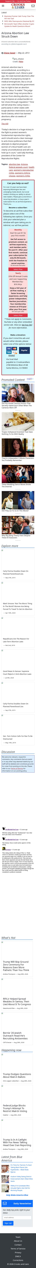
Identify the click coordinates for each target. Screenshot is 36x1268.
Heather (5, 1115)
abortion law (14, 164)
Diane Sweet (9, 53)
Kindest (11, 355)
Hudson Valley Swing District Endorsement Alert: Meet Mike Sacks (22, 1178)
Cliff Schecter (7, 1042)
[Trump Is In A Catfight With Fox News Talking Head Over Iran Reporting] (17, 1128)
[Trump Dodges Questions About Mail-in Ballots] (17, 1062)
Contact (18, 1244)
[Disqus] (18, 850)
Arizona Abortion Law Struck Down (15, 34)
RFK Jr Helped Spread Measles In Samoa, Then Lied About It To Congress (17, 1001)
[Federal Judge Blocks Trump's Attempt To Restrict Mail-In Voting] (17, 1094)
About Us (18, 1241)
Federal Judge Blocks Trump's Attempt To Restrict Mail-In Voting (15, 1108)
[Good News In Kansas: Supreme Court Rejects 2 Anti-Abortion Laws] (18, 659)
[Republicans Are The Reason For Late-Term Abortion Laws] (18, 626)
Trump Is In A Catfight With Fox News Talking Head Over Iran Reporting (17, 1142)
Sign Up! (8, 1223)
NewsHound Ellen (9, 1008)
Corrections (18, 1260)
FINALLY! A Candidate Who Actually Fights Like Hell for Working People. (20, 1188)
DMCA (18, 1256)
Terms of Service (17, 768)
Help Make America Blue (17, 1195)
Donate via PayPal (24, 350)
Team (18, 1237)
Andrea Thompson (9, 974)
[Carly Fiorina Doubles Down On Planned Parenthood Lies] (18, 558)
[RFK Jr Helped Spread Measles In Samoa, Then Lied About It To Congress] (17, 987)
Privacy (18, 1252)
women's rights (23, 176)
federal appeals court (18, 167)
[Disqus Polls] (18, 799)
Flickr (21, 61)
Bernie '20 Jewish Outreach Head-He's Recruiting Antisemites (15, 1035)
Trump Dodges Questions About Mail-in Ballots (17, 1075)
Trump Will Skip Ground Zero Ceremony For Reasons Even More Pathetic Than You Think (16, 966)
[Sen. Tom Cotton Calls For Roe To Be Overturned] (18, 723)
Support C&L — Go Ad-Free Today (18, 1)
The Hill (4, 123)
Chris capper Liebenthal (11, 1081)
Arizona (24, 164)
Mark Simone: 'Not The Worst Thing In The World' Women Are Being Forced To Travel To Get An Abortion (17, 606)
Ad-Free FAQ (27, 325)
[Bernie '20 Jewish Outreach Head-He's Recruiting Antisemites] (17, 1021)
